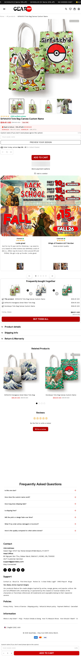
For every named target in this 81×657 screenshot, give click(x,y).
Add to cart (46, 653)
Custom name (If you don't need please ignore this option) (22, 133)
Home (2, 16)
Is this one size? (10, 490)
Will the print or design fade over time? (19, 517)
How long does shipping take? (15, 504)
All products (11, 16)
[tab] (35, 276)
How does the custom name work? (17, 497)
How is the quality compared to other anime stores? (24, 530)
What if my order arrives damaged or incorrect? (22, 524)
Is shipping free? (10, 510)
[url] (13, 561)
